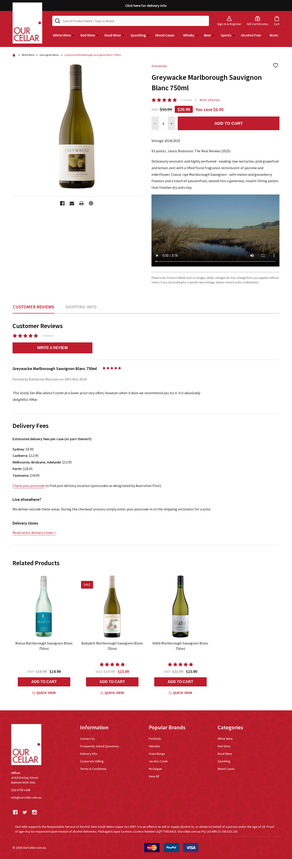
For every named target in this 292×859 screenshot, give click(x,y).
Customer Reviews (33, 307)
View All (154, 776)
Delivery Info (88, 754)
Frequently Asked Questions (99, 746)
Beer (207, 35)
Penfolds (155, 739)
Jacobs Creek (158, 761)
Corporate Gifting (92, 761)
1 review (186, 100)
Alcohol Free (251, 35)
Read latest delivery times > (34, 532)
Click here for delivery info (146, 5)
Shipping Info (80, 307)
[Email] (72, 203)
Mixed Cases (164, 35)
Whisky (188, 35)
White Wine (62, 35)
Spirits (226, 35)
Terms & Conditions (93, 769)
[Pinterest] (91, 203)
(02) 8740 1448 (20, 790)
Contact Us (87, 739)
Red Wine (88, 35)
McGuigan (155, 769)
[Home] (15, 55)
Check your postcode (29, 485)
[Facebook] (62, 203)
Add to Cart (228, 123)
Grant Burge (157, 754)
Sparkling (138, 35)
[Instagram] (34, 812)
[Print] (81, 203)
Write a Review (210, 100)
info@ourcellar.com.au (26, 797)
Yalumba (154, 746)
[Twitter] (25, 812)
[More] (73, 35)
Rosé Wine (112, 35)
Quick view (46, 693)
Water (274, 35)
